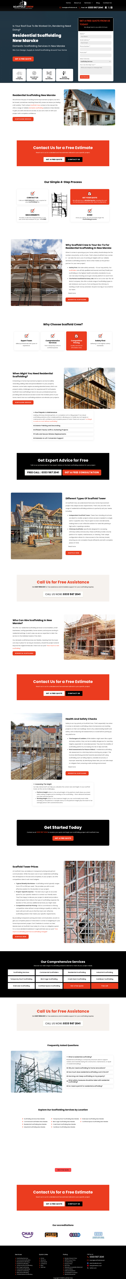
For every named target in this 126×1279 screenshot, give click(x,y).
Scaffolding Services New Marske (34, 1119)
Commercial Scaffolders (23, 1260)
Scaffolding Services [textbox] (86, 61)
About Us (43, 1260)
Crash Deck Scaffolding (23, 1269)
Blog (98, 3)
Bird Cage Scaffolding (23, 1267)
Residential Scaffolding (77, 299)
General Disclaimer (70, 1274)
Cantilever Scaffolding (23, 1271)
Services (87, 3)
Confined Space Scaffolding (24, 1274)
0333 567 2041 (95, 7)
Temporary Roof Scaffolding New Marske (66, 1119)
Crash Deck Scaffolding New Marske (64, 1124)
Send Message (85, 77)
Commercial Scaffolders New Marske (35, 1121)
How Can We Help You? (87, 65)
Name (82, 34)
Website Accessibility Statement (74, 1267)
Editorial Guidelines (70, 1271)
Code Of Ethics (69, 1269)
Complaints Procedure (71, 1272)
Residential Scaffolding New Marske (35, 1124)
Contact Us (107, 3)
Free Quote (44, 1262)
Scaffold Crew (73, 553)
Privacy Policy (68, 1263)
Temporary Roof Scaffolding (24, 1265)
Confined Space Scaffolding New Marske (95, 1121)
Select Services (84, 59)
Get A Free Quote (63, 1170)
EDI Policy (67, 1265)
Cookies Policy (69, 1262)
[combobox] (96, 61)
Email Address (85, 40)
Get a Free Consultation (82, 472)
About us (77, 3)
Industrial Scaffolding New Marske (34, 1127)
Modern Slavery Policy (71, 1258)
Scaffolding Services (23, 119)
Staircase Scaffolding (23, 1272)
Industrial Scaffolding (22, 1263)
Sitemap (43, 1267)
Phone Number (85, 46)
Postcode (83, 52)
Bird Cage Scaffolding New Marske (64, 1121)
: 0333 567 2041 (63, 594)
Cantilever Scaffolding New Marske (64, 1127)
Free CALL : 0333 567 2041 (43, 472)
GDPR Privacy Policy (70, 1260)
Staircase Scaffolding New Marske (93, 1119)
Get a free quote (23, 59)
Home (68, 3)
